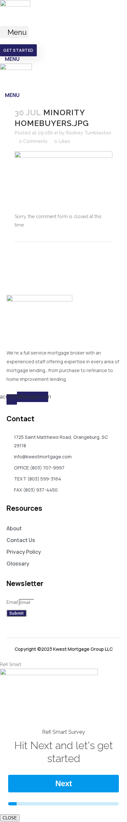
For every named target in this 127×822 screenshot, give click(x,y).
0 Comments (33, 141)
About (14, 528)
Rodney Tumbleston (88, 132)
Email (13, 602)
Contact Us (21, 540)
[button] (14, 32)
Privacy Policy (24, 551)
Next (63, 783)
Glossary (18, 563)
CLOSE (10, 817)
